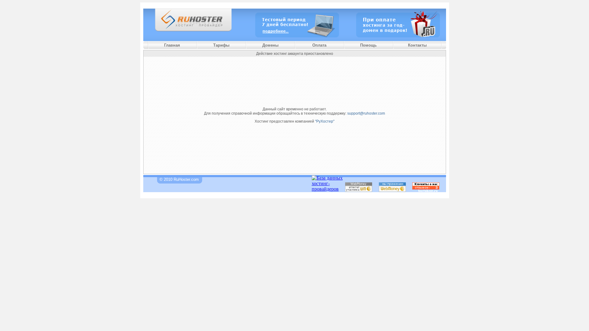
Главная (172, 45)
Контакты (417, 45)
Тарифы (221, 45)
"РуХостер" (324, 121)
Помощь (368, 45)
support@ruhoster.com (366, 113)
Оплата (319, 45)
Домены (270, 45)
